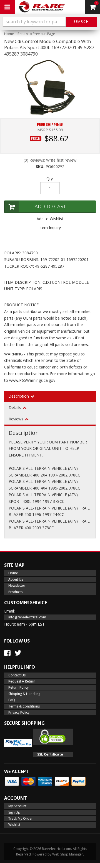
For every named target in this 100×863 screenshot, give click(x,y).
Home (9, 33)
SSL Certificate (50, 754)
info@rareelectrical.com (27, 617)
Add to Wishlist (50, 218)
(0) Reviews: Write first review (50, 160)
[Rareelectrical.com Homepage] (42, 7)
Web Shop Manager (67, 854)
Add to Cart (50, 206)
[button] (50, 22)
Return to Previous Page (36, 33)
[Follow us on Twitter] (17, 652)
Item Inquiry (50, 227)
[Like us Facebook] (7, 652)
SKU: (40, 166)
